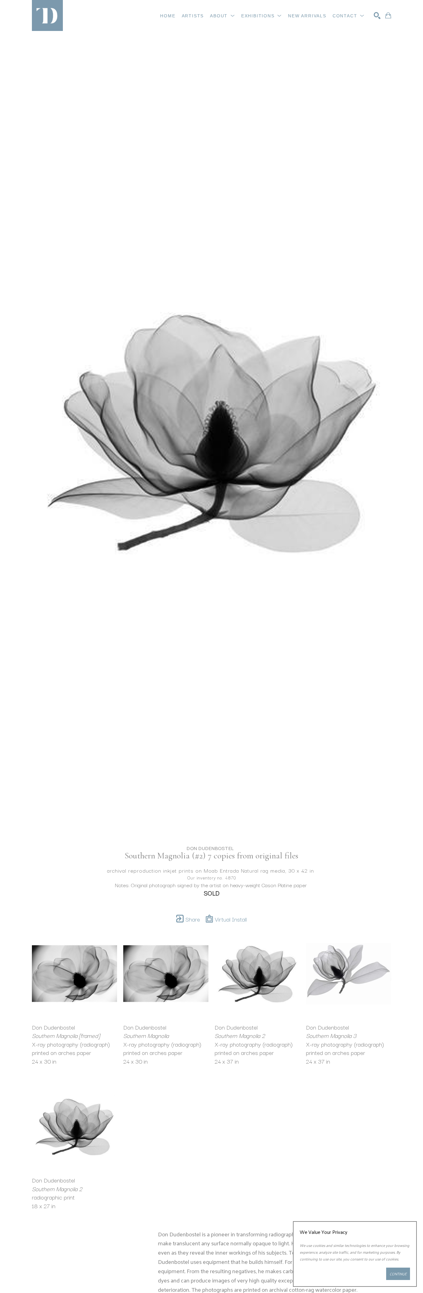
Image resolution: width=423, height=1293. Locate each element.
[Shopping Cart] (388, 15)
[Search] (377, 15)
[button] (222, 16)
